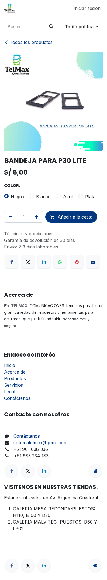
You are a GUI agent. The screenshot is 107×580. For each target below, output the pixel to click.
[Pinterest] (76, 261)
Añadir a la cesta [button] (74, 217)
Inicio (9, 365)
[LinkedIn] (44, 261)
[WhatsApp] (60, 261)
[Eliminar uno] (10, 217)
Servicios (13, 385)
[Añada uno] (36, 217)
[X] (28, 261)
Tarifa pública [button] (80, 26)
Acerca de (15, 372)
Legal (9, 391)
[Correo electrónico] (93, 261)
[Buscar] (51, 26)
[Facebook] (11, 261)
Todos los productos (31, 42)
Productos (15, 378)
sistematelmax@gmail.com (40, 442)
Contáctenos (17, 398)
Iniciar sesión (87, 8)
